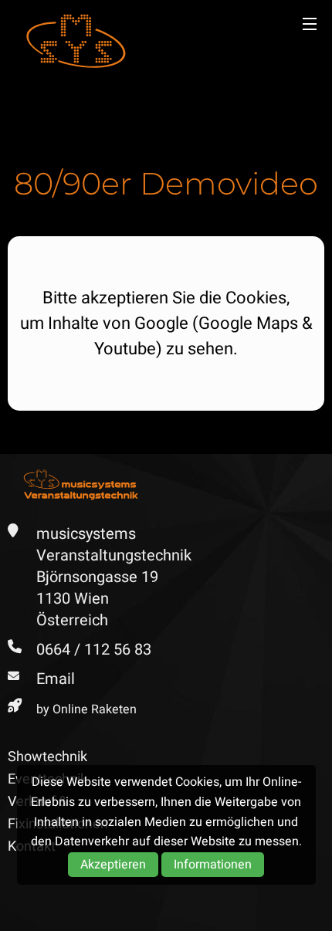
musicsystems (75, 41)
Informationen (213, 864)
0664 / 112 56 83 (93, 649)
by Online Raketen (86, 709)
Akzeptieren (113, 864)
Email (55, 679)
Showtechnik (47, 756)
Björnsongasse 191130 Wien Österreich (97, 598)
